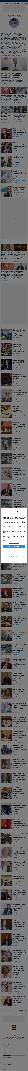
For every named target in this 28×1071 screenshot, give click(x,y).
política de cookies (15, 526)
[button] (14, 543)
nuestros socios (21, 514)
